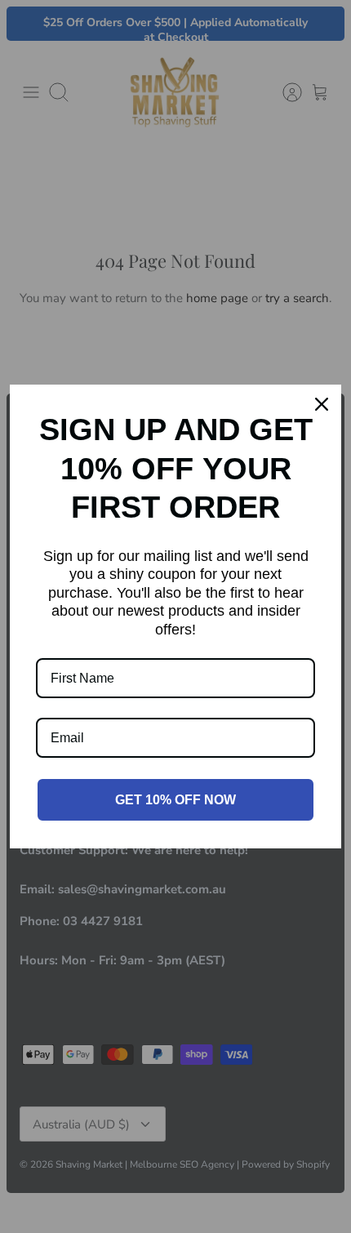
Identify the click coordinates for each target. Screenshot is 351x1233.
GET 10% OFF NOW (175, 800)
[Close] (321, 404)
